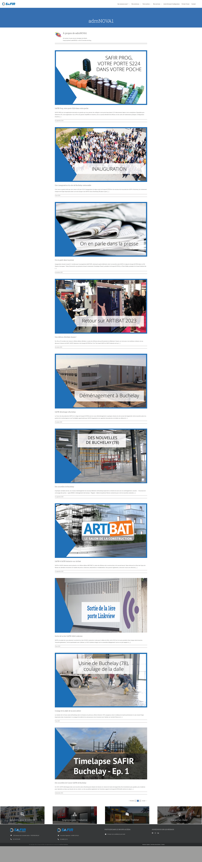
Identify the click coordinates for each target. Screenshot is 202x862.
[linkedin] (158, 833)
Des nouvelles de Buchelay (64, 487)
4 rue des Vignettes (65, 835)
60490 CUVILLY (75, 835)
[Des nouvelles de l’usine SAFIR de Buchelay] (101, 753)
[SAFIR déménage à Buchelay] (101, 381)
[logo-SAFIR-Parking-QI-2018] (18, 829)
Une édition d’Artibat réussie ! (66, 337)
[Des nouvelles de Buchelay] (101, 456)
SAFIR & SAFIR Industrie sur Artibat (68, 561)
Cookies (163, 844)
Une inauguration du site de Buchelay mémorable (73, 185)
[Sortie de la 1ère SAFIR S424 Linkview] (101, 605)
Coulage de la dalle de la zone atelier (68, 711)
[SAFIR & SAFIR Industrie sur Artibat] (101, 530)
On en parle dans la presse (64, 260)
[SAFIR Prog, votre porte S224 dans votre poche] (101, 77)
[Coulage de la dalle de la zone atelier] (101, 680)
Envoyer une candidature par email (116, 834)
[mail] (155, 833)
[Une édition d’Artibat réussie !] (101, 306)
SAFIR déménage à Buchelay (65, 412)
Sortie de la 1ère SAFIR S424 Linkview (69, 636)
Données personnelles (155, 844)
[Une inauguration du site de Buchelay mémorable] (101, 154)
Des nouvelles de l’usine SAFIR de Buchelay (70, 783)
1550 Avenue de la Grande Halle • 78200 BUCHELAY (26, 835)
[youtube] (152, 833)
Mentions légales (146, 844)
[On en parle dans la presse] (101, 229)
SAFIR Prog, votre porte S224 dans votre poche (71, 108)
